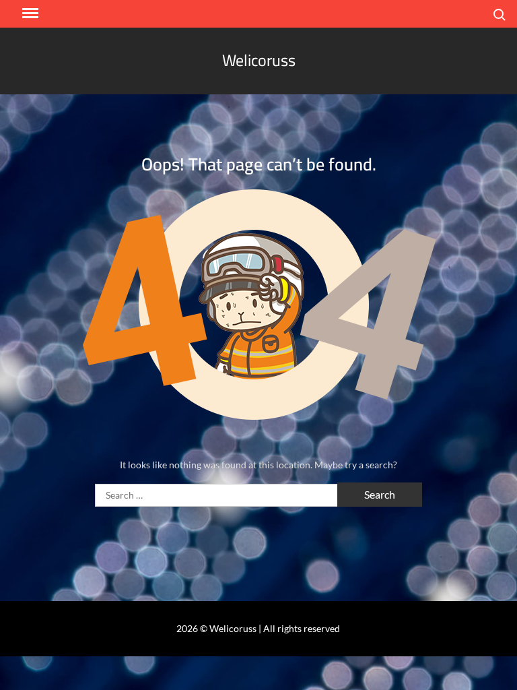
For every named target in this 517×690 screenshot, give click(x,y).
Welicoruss (259, 60)
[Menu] (28, 13)
